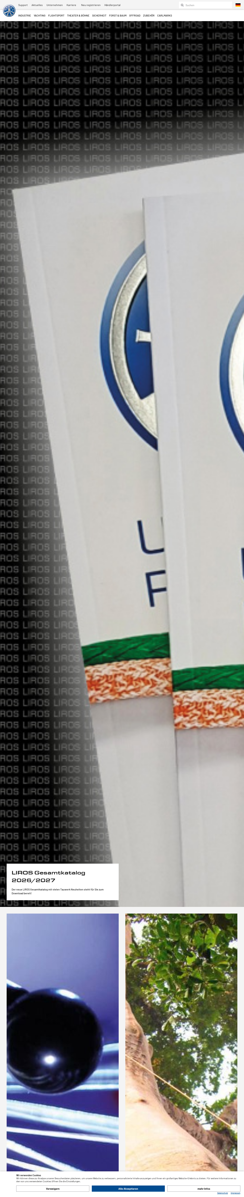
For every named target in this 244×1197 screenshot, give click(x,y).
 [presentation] (241, 460)
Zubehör (149, 15)
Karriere (71, 4)
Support (23, 4)
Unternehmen (54, 4)
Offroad (134, 15)
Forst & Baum (117, 15)
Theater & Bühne (78, 15)
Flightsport (56, 15)
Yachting (39, 15)
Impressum (235, 1193)
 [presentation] (3, 460)
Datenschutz (222, 1193)
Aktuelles (37, 4)
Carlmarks (164, 15)
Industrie (24, 15)
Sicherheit (99, 15)
